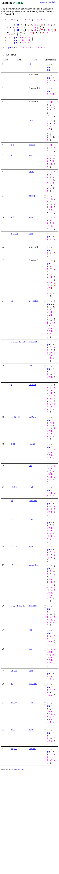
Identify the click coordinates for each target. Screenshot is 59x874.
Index (54, 2)
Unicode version (45, 2)
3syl (31, 233)
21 (12, 500)
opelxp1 (33, 196)
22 (15, 519)
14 (24, 341)
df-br (31, 171)
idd (30, 365)
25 (24, 606)
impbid (32, 748)
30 (15, 702)
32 (15, 748)
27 (12, 702)
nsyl (31, 487)
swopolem (34, 301)
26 (12, 729)
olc (30, 465)
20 (15, 487)
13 (12, 301)
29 (12, 684)
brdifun (32, 384)
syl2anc (32, 417)
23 (15, 546)
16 (12, 519)
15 (12, 546)
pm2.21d (33, 500)
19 (12, 487)
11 (16, 341)
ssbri (31, 155)
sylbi (31, 217)
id (30, 64)
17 (19, 417)
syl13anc (33, 341)
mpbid (32, 444)
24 (12, 748)
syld (31, 546)
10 (16, 233)
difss (31, 120)
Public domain (18, 769)
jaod (31, 519)
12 (20, 341)
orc (30, 649)
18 (14, 444)
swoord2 (18, 2)
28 (15, 670)
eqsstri (32, 144)
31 (15, 729)
